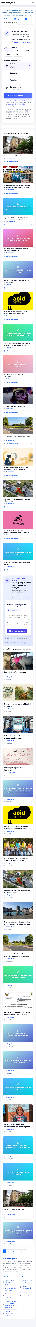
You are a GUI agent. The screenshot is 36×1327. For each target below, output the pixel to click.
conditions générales (20, 100)
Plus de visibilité (11, 23)
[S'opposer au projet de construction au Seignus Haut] (18, 494)
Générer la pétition (18, 631)
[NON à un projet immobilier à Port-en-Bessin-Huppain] (18, 275)
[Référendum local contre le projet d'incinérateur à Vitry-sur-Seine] (18, 307)
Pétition (8, 19)
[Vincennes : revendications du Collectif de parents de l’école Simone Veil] (18, 338)
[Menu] (33, 2)
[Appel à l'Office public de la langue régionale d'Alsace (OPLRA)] (18, 243)
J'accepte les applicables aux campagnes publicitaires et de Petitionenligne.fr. (18, 103)
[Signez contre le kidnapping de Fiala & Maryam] (18, 557)
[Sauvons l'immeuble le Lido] (18, 150)
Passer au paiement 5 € (19, 95)
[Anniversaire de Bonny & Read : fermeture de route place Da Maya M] (18, 526)
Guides (5, 1277)
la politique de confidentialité (16, 104)
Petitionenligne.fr (8, 3)
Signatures (21, 19)
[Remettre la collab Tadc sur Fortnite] (18, 400)
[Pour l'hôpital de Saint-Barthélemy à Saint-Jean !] (18, 370)
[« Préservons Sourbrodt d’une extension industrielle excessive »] (18, 431)
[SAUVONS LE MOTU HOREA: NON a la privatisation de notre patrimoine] (18, 212)
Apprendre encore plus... (22, 42)
